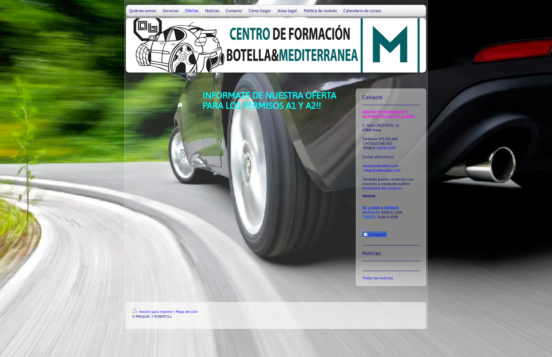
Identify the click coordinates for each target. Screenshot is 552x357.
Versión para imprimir (156, 312)
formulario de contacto (382, 188)
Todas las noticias (377, 278)
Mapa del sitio (187, 312)
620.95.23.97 (386, 148)
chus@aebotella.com (380, 166)
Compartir (377, 234)
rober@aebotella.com (382, 170)
